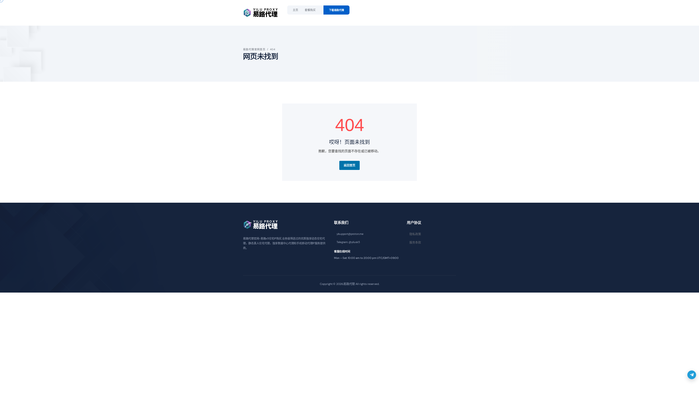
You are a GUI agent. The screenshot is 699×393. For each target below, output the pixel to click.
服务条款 (415, 242)
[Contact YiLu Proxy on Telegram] (691, 374)
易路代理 (349, 284)
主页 (295, 10)
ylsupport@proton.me (350, 234)
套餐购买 (310, 10)
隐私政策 (415, 234)
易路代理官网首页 (254, 49)
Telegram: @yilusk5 (348, 242)
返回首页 (349, 165)
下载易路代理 (336, 10)
